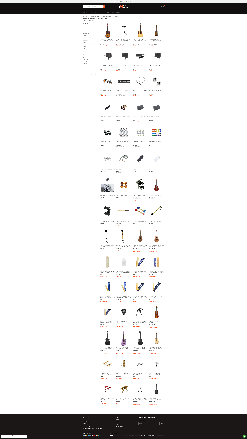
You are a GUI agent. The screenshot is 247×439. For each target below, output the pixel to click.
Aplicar (97, 74)
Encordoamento (86, 33)
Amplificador (85, 40)
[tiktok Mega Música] (88, 417)
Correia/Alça (85, 31)
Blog (108, 12)
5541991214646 (86, 421)
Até (89, 71)
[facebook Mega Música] (85, 417)
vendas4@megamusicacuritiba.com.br (91, 426)
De (83, 71)
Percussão (84, 35)
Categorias (85, 12)
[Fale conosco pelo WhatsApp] (244, 436)
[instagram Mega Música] (83, 417)
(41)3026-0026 (86, 423)
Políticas (103, 12)
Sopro (84, 37)
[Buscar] (104, 6)
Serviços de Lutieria (116, 12)
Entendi (17, 436)
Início (92, 12)
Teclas (84, 38)
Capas (84, 28)
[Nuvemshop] (129, 435)
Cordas (84, 30)
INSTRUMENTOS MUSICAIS (90, 16)
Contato (97, 12)
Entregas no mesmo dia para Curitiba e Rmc (123, 1)
